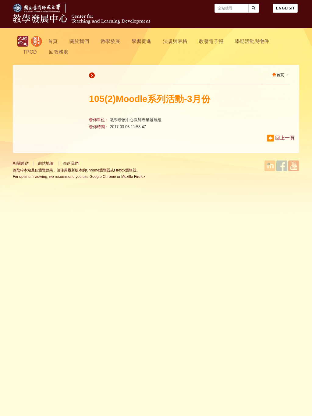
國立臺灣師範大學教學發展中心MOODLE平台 (269, 165)
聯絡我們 (71, 163)
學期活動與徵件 (252, 41)
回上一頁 (284, 137)
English (285, 8)
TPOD (30, 52)
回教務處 (58, 52)
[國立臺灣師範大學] (41, 11)
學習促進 (141, 41)
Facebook (281, 165)
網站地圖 (46, 163)
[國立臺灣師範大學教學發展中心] (36, 41)
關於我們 (79, 41)
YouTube (293, 165)
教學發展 (110, 41)
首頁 (53, 41)
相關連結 (21, 163)
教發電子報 (211, 41)
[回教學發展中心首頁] (81, 22)
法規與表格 (175, 41)
